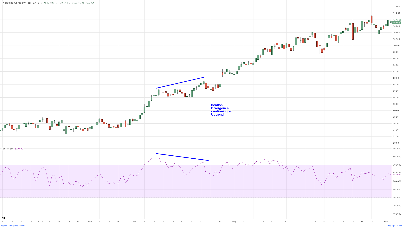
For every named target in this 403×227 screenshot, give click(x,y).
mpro (23, 225)
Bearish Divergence (9, 225)
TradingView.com (394, 225)
